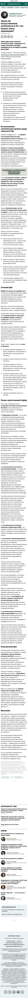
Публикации (10, 7)
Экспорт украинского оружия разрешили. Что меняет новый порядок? (11, 869)
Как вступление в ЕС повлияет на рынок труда (12, 834)
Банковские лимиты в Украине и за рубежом (13, 910)
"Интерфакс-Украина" (18, 955)
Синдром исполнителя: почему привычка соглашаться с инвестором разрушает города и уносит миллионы (14, 847)
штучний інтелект (5, 777)
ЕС (11, 777)
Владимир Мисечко (15, 13)
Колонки (17, 7)
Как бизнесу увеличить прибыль (12, 858)
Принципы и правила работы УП (14, 946)
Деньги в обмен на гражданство (12, 914)
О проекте (19, 941)
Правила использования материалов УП (14, 944)
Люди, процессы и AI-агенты (10, 824)
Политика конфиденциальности (14, 942)
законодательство (18, 777)
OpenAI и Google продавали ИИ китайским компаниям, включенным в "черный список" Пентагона (14, 810)
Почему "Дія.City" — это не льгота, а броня (13, 893)
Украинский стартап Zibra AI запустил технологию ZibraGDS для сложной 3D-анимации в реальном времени (13, 818)
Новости (3, 7)
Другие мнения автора (9, 907)
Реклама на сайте (11, 941)
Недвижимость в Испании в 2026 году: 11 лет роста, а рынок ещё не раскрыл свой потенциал (14, 881)
